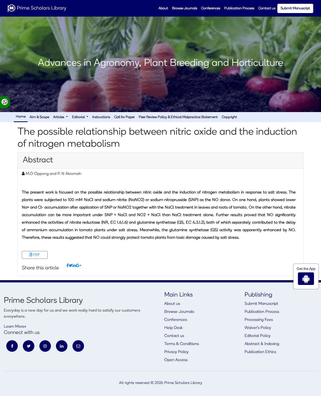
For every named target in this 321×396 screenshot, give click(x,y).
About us (172, 304)
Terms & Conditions (181, 344)
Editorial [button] (79, 117)
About (163, 8)
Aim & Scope (39, 117)
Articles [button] (59, 117)
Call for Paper (124, 117)
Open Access (176, 360)
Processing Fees (259, 320)
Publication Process (239, 8)
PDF (36, 255)
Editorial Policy (258, 336)
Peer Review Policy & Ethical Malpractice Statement (178, 117)
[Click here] (67, 266)
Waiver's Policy (258, 328)
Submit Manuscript (295, 8)
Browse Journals (184, 8)
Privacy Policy (176, 352)
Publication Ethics (260, 352)
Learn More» (15, 327)
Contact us (266, 8)
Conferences (210, 8)
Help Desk (173, 328)
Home (21, 117)
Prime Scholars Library (41, 8)
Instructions (101, 117)
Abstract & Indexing (262, 344)
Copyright (229, 117)
